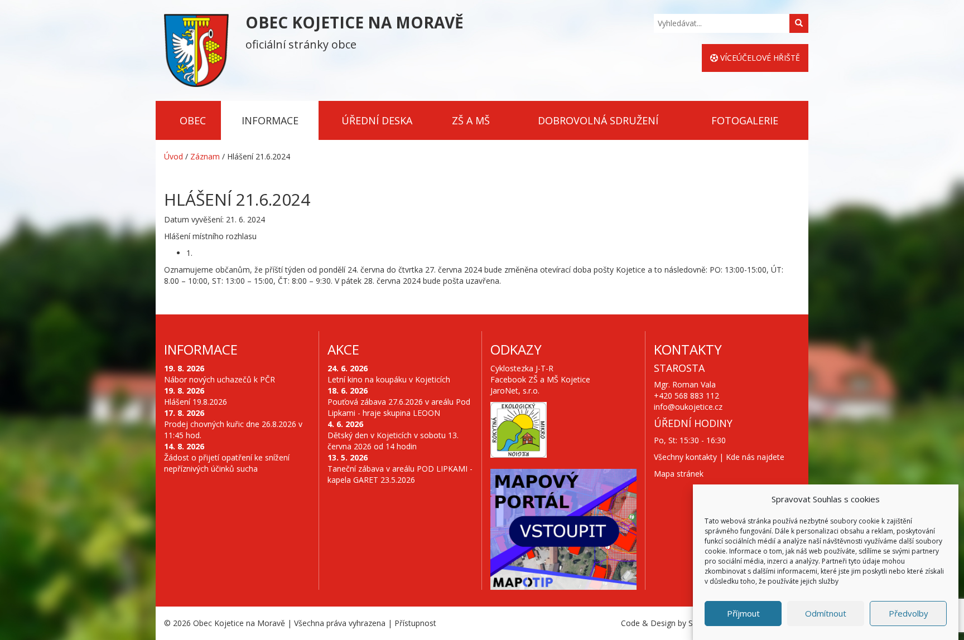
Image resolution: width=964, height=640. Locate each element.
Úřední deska (376, 120)
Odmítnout (825, 613)
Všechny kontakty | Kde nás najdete (719, 457)
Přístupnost (415, 623)
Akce (343, 349)
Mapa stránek (678, 473)
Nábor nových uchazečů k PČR (219, 379)
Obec (193, 120)
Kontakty (688, 349)
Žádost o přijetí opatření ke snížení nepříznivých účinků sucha (227, 463)
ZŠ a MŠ (471, 120)
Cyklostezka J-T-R (521, 368)
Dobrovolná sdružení (598, 120)
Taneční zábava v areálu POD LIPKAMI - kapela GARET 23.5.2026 (400, 474)
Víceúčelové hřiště (759, 57)
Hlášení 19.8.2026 (195, 401)
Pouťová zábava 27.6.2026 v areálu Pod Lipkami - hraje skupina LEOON (398, 407)
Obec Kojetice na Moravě (239, 623)
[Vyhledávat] (798, 23)
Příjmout (743, 613)
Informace (270, 120)
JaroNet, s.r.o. (514, 390)
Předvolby (908, 613)
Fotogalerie (744, 120)
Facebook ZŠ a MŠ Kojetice (540, 379)
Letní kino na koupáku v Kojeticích (388, 379)
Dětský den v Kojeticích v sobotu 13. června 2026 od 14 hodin (393, 441)
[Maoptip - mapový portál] (563, 529)
